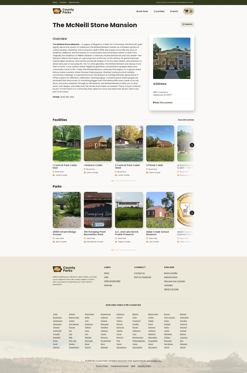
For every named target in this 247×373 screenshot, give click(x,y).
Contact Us (139, 273)
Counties (159, 11)
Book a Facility (171, 273)
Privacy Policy (102, 366)
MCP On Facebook (142, 277)
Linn (86, 334)
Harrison (151, 327)
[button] (112, 180)
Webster (104, 347)
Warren (56, 347)
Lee (70, 334)
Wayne (88, 347)
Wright (183, 347)
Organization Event (120, 366)
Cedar (151, 317)
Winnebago (121, 347)
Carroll (119, 317)
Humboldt (57, 331)
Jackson (104, 331)
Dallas (151, 321)
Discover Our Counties (174, 281)
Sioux (87, 344)
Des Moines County (94, 241)
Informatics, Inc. (154, 361)
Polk (118, 341)
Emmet (119, 324)
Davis (166, 321)
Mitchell (88, 337)
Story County (60, 241)
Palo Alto (72, 341)
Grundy (72, 327)
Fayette (136, 324)
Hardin (135, 327)
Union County (92, 172)
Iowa (87, 331)
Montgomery (138, 337)
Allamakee (89, 314)
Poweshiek (152, 341)
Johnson (152, 331)
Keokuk (183, 331)
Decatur (183, 321)
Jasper (119, 331)
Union (150, 344)
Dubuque (105, 324)
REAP (133, 366)
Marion (183, 334)
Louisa (103, 334)
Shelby (72, 344)
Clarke (71, 321)
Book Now (142, 11)
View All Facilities (186, 119)
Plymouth (89, 341)
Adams (72, 314)
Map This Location (164, 102)
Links (106, 277)
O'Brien (167, 337)
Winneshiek (137, 347)
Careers (63, 2)
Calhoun (104, 317)
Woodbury (152, 347)
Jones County (61, 175)
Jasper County (123, 241)
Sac (181, 341)
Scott (55, 344)
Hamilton (104, 327)
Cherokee (184, 317)
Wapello (183, 344)
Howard (183, 327)
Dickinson (89, 324)
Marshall (56, 337)
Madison (152, 334)
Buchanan (57, 317)
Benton (135, 314)
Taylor (135, 344)
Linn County (154, 241)
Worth (166, 347)
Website (188, 24)
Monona (104, 337)
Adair (55, 314)
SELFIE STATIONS (171, 289)
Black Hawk (153, 314)
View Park (59, 238)
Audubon (120, 314)
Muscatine (152, 337)
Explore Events (170, 277)
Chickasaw (57, 321)
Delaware (57, 324)
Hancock (120, 327)
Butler (87, 317)
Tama (119, 344)
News (55, 2)
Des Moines (74, 324)
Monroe (120, 337)
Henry (166, 327)
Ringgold (168, 341)
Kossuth (56, 334)
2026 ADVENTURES (112, 281)
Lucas (119, 334)
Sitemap (108, 285)
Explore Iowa (74, 2)
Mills (70, 337)
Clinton (119, 321)
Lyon (134, 334)
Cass (135, 317)
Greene (56, 327)
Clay (87, 321)
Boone (167, 314)
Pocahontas (106, 341)
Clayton (104, 321)
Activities (168, 285)
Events (174, 11)
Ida (70, 331)
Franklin (167, 324)
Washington (74, 347)
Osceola (183, 337)
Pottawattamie (139, 341)
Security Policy (144, 366)
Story (103, 344)
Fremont (183, 324)
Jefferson (136, 331)
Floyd (150, 324)
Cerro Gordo (169, 317)
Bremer (183, 314)
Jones (166, 331)
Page (55, 341)
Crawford (136, 321)
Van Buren (168, 344)
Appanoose (106, 314)
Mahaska (168, 334)
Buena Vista (74, 317)
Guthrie (88, 327)
